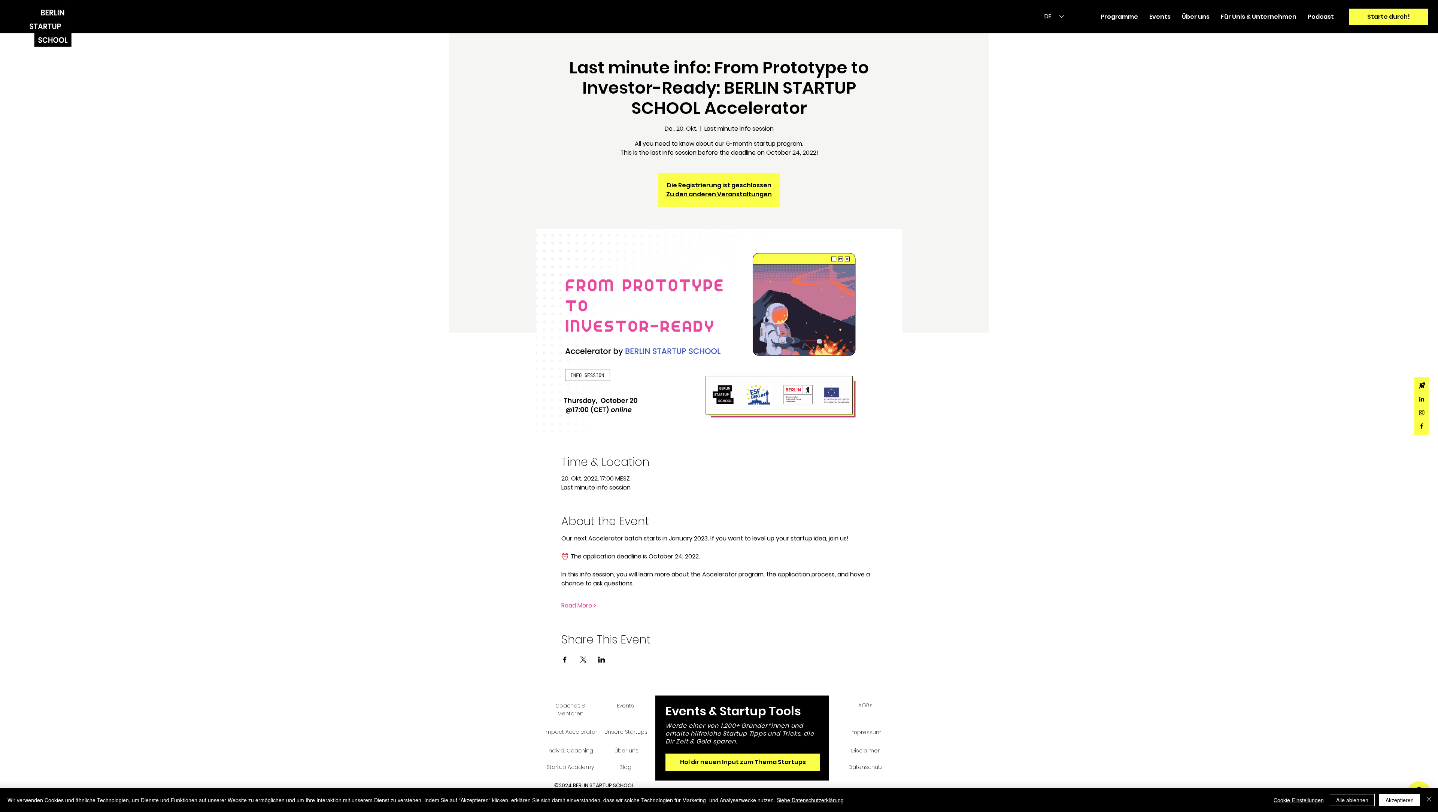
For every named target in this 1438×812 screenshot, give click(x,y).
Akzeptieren (1400, 800)
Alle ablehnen (1352, 800)
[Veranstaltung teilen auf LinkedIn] (601, 660)
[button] (1119, 16)
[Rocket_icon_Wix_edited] (1421, 385)
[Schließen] (1429, 800)
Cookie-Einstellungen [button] (1299, 800)
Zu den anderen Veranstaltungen (719, 194)
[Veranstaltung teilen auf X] (583, 660)
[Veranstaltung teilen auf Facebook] (564, 660)
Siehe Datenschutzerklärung (810, 800)
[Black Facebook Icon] (1421, 426)
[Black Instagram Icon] (1421, 412)
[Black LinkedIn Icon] (1421, 399)
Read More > (578, 606)
